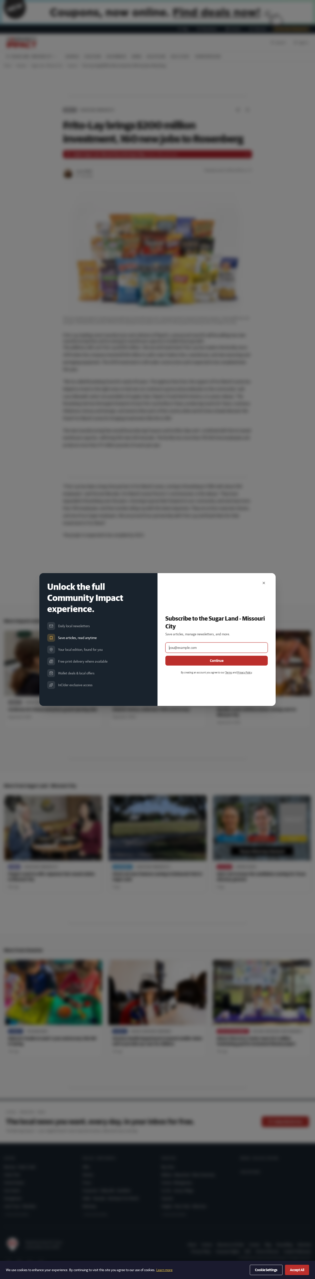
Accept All (297, 1270)
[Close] (264, 583)
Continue (216, 661)
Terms (228, 672)
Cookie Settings (266, 1270)
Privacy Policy (244, 672)
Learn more (164, 1270)
